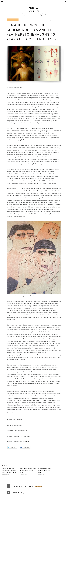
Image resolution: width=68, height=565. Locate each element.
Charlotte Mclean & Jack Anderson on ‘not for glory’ (28, 470)
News (9, 20)
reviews (14, 20)
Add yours (38, 486)
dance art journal (34, 9)
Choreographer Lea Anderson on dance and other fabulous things (9, 470)
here (27, 441)
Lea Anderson (11, 93)
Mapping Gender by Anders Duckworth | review (44, 470)
